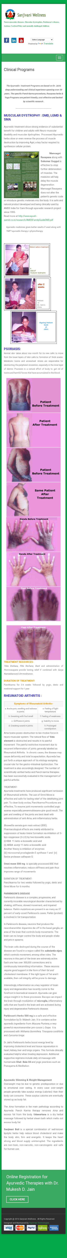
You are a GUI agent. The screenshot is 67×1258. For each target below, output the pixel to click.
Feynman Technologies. (39, 1223)
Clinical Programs (19, 69)
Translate (48, 43)
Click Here (17, 1199)
